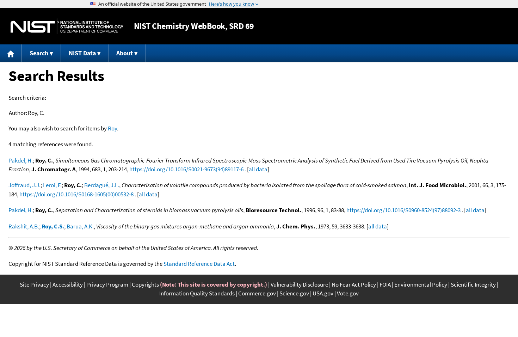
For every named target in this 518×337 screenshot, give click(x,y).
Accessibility (68, 284)
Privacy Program (107, 284)
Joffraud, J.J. (24, 185)
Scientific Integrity (473, 284)
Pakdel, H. (20, 160)
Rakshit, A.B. (23, 226)
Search (39, 53)
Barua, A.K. (80, 226)
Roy (112, 128)
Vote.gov (348, 293)
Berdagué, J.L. (101, 185)
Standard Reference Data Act (199, 264)
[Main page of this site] (11, 53)
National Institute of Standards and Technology (67, 26)
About (124, 53)
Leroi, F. (52, 185)
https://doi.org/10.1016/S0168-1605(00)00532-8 (76, 194)
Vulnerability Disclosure (299, 284)
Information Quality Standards (197, 293)
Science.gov (294, 293)
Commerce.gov (257, 293)
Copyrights (145, 284)
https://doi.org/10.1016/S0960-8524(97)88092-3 (403, 210)
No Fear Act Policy (354, 284)
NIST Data (82, 53)
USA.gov (323, 293)
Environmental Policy (420, 284)
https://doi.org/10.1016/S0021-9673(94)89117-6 (186, 169)
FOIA (385, 284)
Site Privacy (34, 284)
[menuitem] (11, 53)
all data (258, 169)
